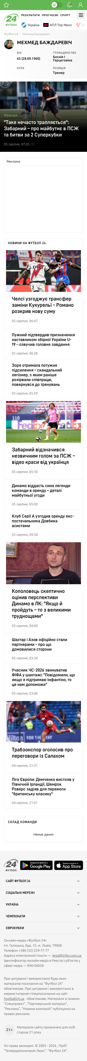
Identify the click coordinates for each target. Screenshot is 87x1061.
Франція (10, 115)
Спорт (65, 15)
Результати (30, 15)
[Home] (11, 25)
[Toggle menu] (81, 15)
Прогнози (50, 15)
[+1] (6, 5)
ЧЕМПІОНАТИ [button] (15, 916)
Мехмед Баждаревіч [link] (36, 34)
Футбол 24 (11, 34)
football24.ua (14, 999)
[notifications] (69, 5)
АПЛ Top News (61, 25)
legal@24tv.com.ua (66, 955)
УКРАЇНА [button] (12, 905)
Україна (33, 25)
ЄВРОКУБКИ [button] (15, 928)
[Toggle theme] (56, 4)
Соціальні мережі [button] (20, 893)
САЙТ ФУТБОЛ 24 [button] (18, 881)
